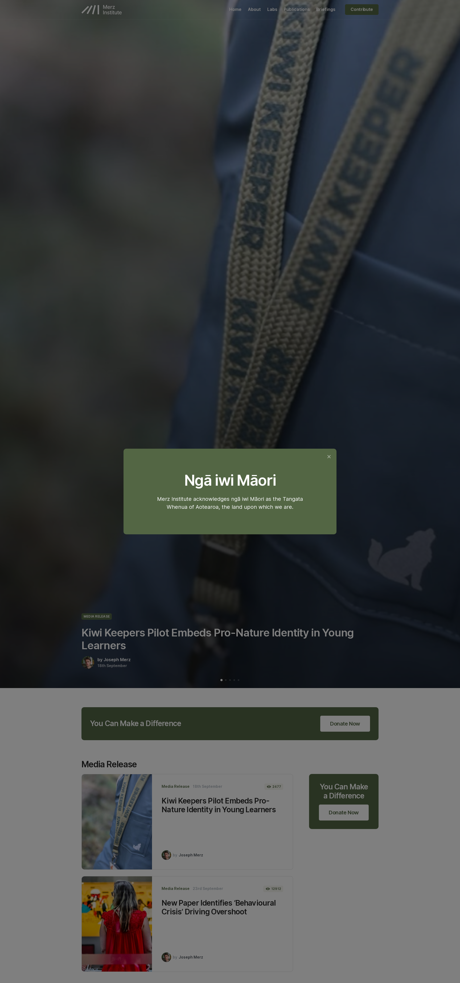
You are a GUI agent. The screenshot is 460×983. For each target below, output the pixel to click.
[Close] (329, 456)
